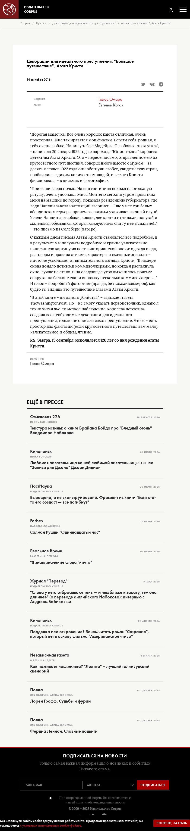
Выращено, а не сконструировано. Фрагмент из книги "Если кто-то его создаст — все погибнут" (93, 499)
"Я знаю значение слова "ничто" (61, 562)
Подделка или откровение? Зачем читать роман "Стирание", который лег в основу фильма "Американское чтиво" (89, 634)
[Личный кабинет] (171, 10)
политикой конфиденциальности (100, 802)
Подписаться (152, 785)
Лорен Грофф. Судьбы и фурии (60, 701)
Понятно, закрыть (171, 823)
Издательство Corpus (105, 808)
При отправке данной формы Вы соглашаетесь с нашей (95, 800)
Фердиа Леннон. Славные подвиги (64, 731)
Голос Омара (110, 99)
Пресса (41, 23)
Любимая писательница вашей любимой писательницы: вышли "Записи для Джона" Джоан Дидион (91, 465)
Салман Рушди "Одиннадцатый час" (65, 532)
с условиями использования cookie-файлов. (51, 825)
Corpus (25, 23)
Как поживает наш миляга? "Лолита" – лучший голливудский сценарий (89, 668)
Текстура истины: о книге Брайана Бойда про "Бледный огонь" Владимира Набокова (91, 430)
